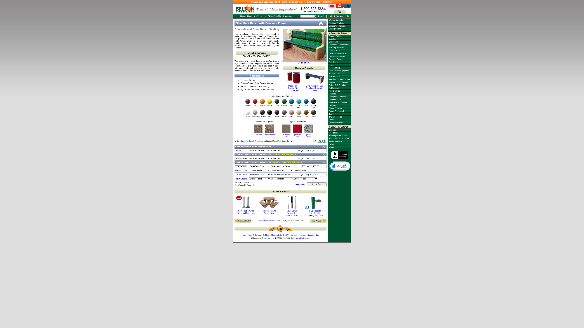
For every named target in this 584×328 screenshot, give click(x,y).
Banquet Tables (335, 36)
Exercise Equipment (337, 59)
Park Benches (335, 76)
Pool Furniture (335, 100)
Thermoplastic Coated (338, 136)
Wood (331, 147)
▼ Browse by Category (339, 33)
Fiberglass (333, 133)
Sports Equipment (336, 111)
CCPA (286, 235)
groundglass (308, 135)
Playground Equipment (338, 97)
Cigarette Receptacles (338, 53)
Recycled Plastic (336, 141)
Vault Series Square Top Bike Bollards (292, 213)
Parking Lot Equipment (338, 82)
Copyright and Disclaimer (267, 221)
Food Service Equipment (339, 71)
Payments (287, 16)
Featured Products (336, 23)
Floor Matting (334, 68)
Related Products (281, 191)
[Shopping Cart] (340, 13)
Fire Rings (333, 62)
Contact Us (261, 16)
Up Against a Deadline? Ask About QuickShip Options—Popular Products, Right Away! (292, 2)
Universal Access (336, 123)
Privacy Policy (277, 235)
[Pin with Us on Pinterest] (339, 7)
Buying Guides (335, 29)
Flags (331, 65)
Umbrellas (333, 120)
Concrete (333, 130)
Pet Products (334, 88)
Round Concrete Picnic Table (269, 212)
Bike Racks (333, 42)
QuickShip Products (337, 26)
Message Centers (336, 74)
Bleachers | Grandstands (339, 45)
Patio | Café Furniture (337, 85)
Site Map (278, 16)
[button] (339, 166)
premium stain (297, 135)
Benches (332, 39)
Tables (331, 114)
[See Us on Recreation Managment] (347, 7)
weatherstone (270, 135)
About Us (251, 16)
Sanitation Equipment (338, 102)
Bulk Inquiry (300, 184)
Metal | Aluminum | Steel (339, 139)
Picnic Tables (334, 91)
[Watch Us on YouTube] (332, 7)
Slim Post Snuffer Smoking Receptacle (246, 212)
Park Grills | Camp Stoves (339, 79)
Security (332, 105)
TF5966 (238, 150)
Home (242, 16)
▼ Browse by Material (338, 127)
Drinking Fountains (337, 56)
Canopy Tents (334, 51)
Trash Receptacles (336, 117)
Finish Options (241, 170)
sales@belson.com (303, 238)
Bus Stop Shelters (336, 48)
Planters (332, 94)
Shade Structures (336, 108)
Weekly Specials (336, 20)
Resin (331, 144)
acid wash (258, 135)
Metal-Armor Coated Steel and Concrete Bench (314, 88)
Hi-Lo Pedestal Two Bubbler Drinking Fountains (315, 213)
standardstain (286, 135)
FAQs (270, 16)
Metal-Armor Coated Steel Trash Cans (293, 88)
